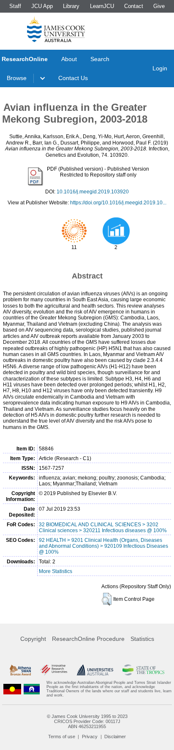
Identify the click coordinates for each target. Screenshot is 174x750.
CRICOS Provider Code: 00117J (87, 721)
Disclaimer (115, 736)
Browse (17, 78)
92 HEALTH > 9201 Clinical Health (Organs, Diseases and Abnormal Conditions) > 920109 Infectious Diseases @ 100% (103, 546)
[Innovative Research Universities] (53, 669)
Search (99, 59)
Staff (15, 6)
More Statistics (55, 571)
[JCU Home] (56, 29)
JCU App (42, 6)
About (69, 59)
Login (159, 68)
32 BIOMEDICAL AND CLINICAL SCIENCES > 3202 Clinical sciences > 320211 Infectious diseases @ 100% (103, 527)
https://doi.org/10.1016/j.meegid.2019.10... (118, 203)
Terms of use (61, 736)
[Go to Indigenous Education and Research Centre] (12, 688)
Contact (133, 6)
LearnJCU (102, 6)
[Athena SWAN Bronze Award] (20, 669)
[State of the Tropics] (143, 669)
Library (71, 6)
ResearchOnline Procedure (88, 638)
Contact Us (73, 78)
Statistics (142, 638)
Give (159, 6)
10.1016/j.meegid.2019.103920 (93, 192)
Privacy (90, 736)
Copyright (33, 638)
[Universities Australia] (95, 669)
